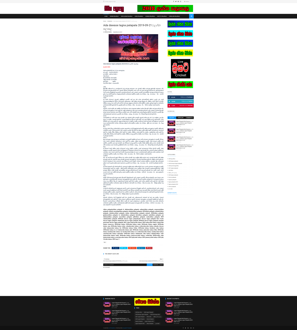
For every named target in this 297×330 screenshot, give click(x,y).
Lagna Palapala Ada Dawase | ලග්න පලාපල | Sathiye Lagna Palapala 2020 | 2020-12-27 (184, 123)
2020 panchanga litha (174, 165)
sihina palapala (114, 16)
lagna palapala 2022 (173, 184)
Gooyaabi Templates (127, 328)
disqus (161, 264)
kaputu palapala (162, 16)
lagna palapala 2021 (173, 182)
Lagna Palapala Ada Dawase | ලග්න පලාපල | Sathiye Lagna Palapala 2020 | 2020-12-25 (184, 138)
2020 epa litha (172, 158)
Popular (180, 117)
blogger (149, 264)
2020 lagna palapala (126, 16)
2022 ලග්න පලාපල (173, 172)
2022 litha (171, 170)
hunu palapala (139, 16)
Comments (189, 117)
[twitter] (175, 1)
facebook (155, 264)
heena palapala (172, 177)
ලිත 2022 (171, 189)
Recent (171, 117)
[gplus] (188, 328)
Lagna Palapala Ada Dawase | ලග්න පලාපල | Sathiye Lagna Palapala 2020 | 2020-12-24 (184, 146)
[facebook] (173, 1)
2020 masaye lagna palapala (175, 163)
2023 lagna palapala (173, 175)
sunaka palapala (150, 16)
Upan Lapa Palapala (174, 16)
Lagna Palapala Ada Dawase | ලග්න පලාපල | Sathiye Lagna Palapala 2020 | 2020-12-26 (184, 131)
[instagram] (180, 1)
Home (106, 16)
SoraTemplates (111, 328)
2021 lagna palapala (173, 168)
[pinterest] (178, 1)
